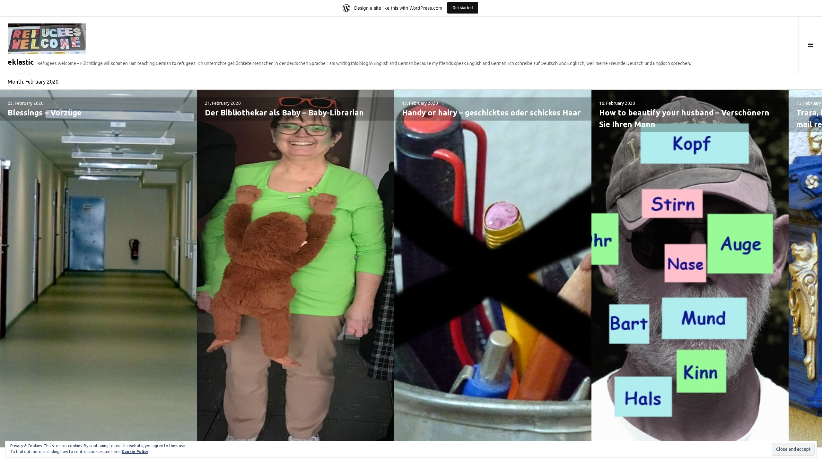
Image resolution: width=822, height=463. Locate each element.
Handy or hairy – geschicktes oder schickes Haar (491, 112)
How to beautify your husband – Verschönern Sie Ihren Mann (684, 118)
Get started (462, 7)
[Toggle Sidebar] (810, 45)
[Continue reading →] (98, 268)
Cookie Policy (135, 451)
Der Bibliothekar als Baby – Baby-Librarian (284, 112)
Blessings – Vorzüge (45, 112)
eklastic (21, 62)
